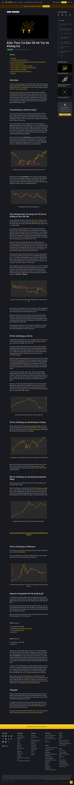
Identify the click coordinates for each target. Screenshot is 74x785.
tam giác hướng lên (35, 429)
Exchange (33, 735)
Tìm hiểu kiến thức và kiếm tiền (51, 747)
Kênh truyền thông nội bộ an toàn (23, 760)
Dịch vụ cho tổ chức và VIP (50, 738)
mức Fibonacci (16, 630)
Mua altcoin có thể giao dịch (50, 769)
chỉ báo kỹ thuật (36, 704)
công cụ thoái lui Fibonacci (24, 550)
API (59, 758)
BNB (60, 738)
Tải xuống (19, 756)
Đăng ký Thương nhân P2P (50, 735)
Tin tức (18, 740)
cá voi (19, 238)
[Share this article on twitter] (58, 15)
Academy (33, 743)
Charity (32, 754)
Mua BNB (47, 763)
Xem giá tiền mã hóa (49, 749)
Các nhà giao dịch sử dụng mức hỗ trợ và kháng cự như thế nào (28, 62)
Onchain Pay (47, 741)
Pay (32, 738)
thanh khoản (30, 235)
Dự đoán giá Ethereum (49, 758)
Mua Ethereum (48, 768)
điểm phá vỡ (25, 682)
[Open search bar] (53, 2)
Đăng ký (64, 2)
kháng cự (23, 84)
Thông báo (19, 738)
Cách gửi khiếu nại (62, 766)
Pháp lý (18, 743)
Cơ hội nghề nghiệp (21, 737)
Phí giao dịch (61, 756)
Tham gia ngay (46, 6)
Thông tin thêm (20, 735)
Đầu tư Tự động (34, 748)
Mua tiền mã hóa (34, 737)
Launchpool (33, 746)
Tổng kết (13, 73)
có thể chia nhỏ (15, 361)
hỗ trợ (17, 84)
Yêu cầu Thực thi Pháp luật (64, 764)
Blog (18, 749)
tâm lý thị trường (18, 228)
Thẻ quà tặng (33, 745)
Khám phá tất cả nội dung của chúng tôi (36, 726)
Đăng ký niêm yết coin (49, 737)
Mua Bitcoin (47, 761)
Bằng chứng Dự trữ (62, 745)
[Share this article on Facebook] (62, 15)
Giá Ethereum (47, 752)
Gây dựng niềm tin (20, 748)
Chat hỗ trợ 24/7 (62, 750)
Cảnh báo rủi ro (20, 753)
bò (34, 682)
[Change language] (68, 2)
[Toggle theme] (71, 2)
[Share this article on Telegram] (66, 15)
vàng (16, 89)
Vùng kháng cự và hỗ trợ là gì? (19, 60)
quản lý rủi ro (15, 244)
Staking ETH (33, 749)
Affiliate (60, 735)
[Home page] (8, 2)
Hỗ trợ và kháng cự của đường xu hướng (22, 65)
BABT (32, 751)
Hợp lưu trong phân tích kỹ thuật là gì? (21, 71)
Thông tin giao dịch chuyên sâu (65, 743)
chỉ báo (15, 483)
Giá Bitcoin (47, 750)
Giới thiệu (13, 58)
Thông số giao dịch (62, 761)
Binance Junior (34, 741)
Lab (46, 740)
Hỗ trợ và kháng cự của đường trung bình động (23, 67)
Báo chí (18, 741)
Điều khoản (19, 745)
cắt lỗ (30, 257)
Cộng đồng (19, 751)
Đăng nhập (58, 2)
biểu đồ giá (35, 222)
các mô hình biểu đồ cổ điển (32, 426)
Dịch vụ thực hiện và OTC (64, 740)
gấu (39, 682)
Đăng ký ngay (65, 114)
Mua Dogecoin (48, 766)
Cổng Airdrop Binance (63, 763)
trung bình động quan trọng (24, 628)
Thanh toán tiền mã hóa (35, 740)
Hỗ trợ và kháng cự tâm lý (18, 64)
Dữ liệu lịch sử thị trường (63, 741)
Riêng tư (18, 746)
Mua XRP (47, 764)
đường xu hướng (39, 466)
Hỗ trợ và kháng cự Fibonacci (19, 69)
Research (33, 753)
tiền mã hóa (24, 89)
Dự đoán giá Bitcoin (49, 756)
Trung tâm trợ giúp (62, 752)
